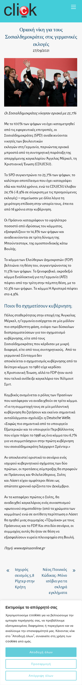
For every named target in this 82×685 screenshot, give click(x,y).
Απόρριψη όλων (41, 675)
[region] (41, 642)
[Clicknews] (20, 15)
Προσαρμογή (41, 664)
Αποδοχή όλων (41, 652)
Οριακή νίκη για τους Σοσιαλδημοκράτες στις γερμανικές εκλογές (41, 37)
